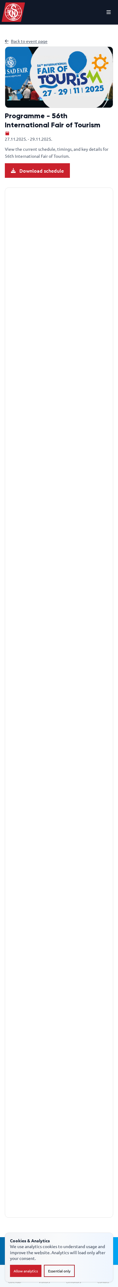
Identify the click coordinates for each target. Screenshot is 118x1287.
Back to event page (29, 41)
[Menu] (108, 12)
